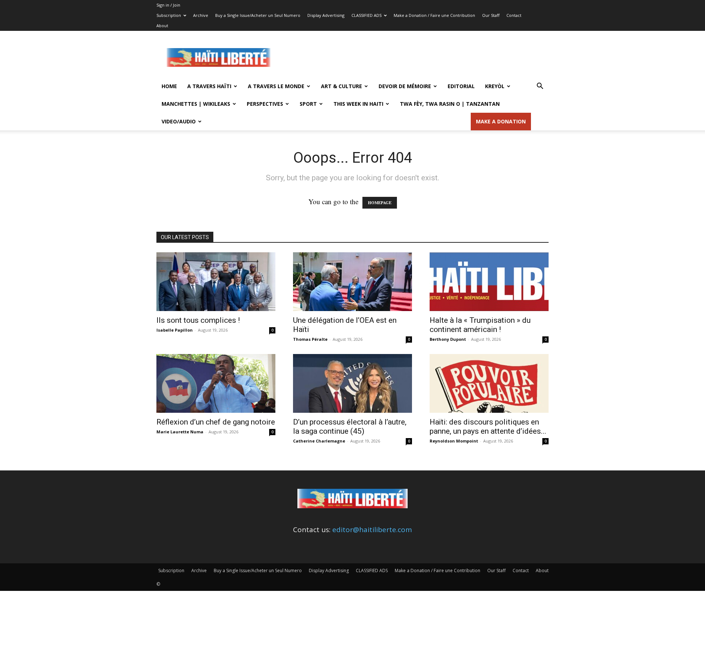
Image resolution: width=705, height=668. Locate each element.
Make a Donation (501, 121)
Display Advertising (325, 15)
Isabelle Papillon (174, 330)
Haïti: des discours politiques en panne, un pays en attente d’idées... (488, 427)
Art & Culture (341, 86)
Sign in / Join (168, 5)
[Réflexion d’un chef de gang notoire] (215, 383)
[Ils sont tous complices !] (215, 281)
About (162, 25)
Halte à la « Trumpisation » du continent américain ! (480, 325)
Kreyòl (495, 86)
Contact (513, 15)
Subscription (168, 15)
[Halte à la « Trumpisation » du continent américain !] (489, 281)
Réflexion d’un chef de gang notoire (215, 422)
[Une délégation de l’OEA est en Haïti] (352, 281)
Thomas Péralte (310, 339)
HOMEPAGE (379, 203)
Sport (308, 103)
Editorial (461, 86)
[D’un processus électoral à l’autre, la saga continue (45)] (352, 383)
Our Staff (490, 15)
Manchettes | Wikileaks (196, 103)
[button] (540, 86)
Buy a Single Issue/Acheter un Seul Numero (257, 15)
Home (169, 86)
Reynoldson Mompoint (454, 441)
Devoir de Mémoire (405, 86)
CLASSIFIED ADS (366, 15)
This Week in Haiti (358, 103)
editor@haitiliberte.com (372, 529)
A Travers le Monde (276, 86)
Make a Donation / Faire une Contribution (434, 15)
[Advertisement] (415, 57)
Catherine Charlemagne (319, 441)
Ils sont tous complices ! (198, 320)
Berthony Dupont (448, 339)
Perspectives (265, 103)
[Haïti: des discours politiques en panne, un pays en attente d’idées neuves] (489, 383)
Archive (200, 15)
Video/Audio (179, 121)
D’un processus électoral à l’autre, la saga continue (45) (349, 427)
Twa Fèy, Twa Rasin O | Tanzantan (450, 103)
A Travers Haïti (209, 86)
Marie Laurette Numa (179, 431)
